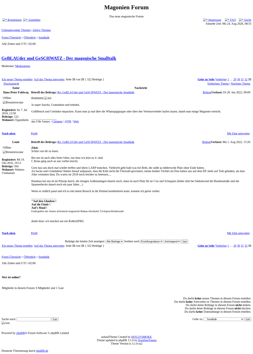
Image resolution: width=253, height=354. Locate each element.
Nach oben (8, 133)
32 (245, 79)
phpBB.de (42, 350)
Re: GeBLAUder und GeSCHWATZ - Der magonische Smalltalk (95, 92)
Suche (247, 19)
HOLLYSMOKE (141, 336)
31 (242, 79)
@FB (68, 121)
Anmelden (34, 19)
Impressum (214, 19)
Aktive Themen (41, 30)
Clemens (57, 121)
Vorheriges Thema (218, 83)
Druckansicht (11, 83)
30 (238, 79)
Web (76, 121)
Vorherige (221, 79)
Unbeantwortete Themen (16, 30)
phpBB (20, 333)
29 (234, 79)
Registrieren (14, 19)
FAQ (232, 19)
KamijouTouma (147, 340)
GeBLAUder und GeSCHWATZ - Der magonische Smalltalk (58, 58)
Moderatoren (22, 66)
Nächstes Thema (240, 83)
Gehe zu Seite (206, 79)
